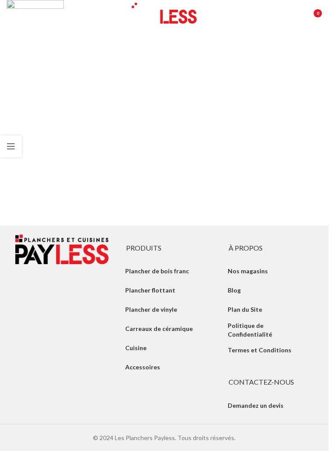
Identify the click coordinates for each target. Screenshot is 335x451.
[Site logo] (164, 12)
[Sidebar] (11, 146)
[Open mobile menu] (11, 13)
